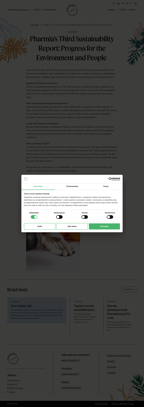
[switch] (59, 216)
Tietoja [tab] (106, 186)
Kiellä (39, 226)
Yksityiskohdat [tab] (72, 186)
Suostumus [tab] (38, 186)
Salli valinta (72, 226)
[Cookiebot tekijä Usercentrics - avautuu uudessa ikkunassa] (110, 179)
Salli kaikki (104, 226)
